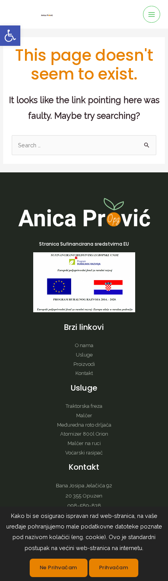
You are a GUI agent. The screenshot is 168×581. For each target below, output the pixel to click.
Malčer (84, 415)
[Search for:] (84, 145)
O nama (84, 345)
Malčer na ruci (84, 443)
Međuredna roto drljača (84, 425)
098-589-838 (84, 505)
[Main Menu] (151, 14)
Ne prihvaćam (58, 567)
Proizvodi (84, 364)
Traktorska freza (84, 406)
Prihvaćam (114, 567)
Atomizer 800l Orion (84, 434)
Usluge (84, 355)
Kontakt (84, 373)
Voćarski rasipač (84, 453)
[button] (10, 35)
